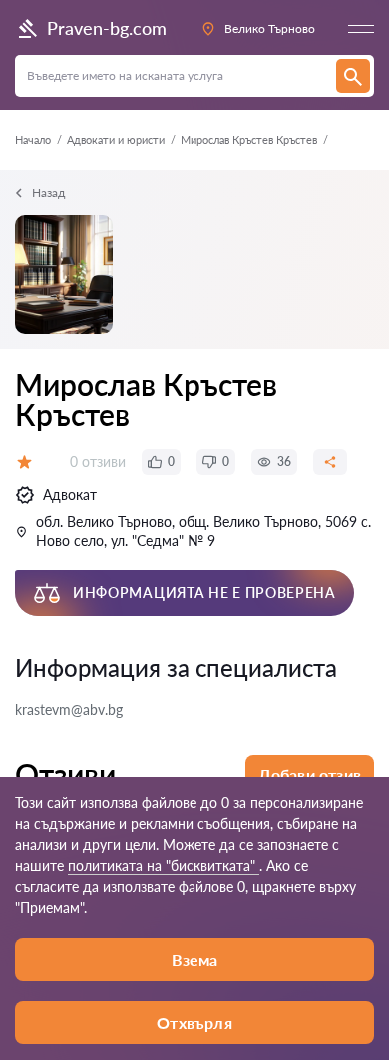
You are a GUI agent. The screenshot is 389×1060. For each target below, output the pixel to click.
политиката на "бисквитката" (163, 865)
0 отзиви (98, 461)
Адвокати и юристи (116, 139)
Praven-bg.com (107, 28)
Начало (33, 139)
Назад (48, 192)
